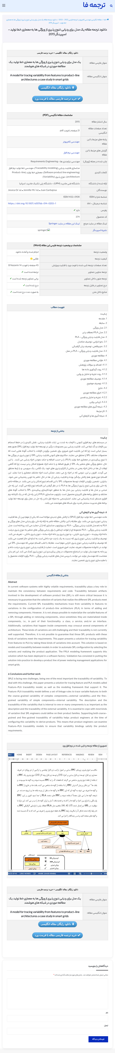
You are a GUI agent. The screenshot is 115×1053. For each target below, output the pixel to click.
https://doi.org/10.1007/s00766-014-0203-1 (32, 204)
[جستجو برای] (111, 7)
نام (107, 1012)
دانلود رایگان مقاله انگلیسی (56, 87)
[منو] (3, 7)
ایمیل (106, 1025)
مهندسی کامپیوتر (71, 142)
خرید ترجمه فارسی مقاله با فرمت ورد (56, 98)
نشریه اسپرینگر (100, 230)
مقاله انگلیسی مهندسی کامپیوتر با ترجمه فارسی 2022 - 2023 (80, 19)
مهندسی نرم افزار (72, 153)
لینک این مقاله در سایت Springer (64, 224)
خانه (105, 19)
